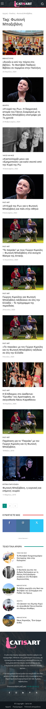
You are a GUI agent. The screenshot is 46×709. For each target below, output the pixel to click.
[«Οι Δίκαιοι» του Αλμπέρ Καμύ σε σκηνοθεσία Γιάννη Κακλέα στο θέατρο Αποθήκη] (9, 605)
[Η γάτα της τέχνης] (23, 4)
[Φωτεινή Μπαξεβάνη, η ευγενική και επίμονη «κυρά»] (23, 468)
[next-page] (15, 506)
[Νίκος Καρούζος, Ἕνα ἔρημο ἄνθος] (9, 620)
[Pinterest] (29, 692)
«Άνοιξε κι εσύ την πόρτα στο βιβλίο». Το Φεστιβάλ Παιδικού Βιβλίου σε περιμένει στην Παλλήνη (22, 64)
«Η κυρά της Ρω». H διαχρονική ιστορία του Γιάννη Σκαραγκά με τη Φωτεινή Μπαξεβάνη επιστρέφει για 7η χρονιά (22, 113)
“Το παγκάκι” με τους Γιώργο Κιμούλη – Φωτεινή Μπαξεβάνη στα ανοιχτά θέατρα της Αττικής (23, 253)
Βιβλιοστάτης (8, 58)
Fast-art (6, 202)
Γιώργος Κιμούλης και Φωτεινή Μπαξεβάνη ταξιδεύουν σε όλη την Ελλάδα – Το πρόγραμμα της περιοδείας (21, 301)
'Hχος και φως (8, 155)
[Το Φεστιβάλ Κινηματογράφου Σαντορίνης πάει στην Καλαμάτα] (9, 557)
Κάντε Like (9, 520)
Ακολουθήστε (23, 520)
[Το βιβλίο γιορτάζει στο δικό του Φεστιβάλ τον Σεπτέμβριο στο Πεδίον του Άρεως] (9, 589)
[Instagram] (16, 692)
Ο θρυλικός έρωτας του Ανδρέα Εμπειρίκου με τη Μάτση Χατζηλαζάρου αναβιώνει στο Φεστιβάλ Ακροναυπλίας (27, 574)
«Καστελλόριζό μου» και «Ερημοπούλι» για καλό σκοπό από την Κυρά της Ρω (22, 161)
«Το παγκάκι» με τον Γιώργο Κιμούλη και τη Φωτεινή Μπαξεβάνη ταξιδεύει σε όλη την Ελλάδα (23, 349)
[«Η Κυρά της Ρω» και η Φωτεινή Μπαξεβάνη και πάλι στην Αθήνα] (23, 186)
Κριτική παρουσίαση (11, 484)
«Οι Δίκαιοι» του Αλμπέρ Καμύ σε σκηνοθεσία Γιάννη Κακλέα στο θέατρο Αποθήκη (30, 606)
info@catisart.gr (33, 686)
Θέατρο (6, 105)
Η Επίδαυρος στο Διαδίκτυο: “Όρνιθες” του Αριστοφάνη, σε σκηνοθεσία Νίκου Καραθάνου (19, 396)
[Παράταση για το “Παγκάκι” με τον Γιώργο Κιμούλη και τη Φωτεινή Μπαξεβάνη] (23, 421)
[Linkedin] (22, 692)
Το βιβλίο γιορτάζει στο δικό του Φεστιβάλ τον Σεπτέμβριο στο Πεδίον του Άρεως (30, 590)
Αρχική (5, 13)
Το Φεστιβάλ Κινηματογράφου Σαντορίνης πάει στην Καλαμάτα (29, 558)
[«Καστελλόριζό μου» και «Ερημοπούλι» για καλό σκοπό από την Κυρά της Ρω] (23, 139)
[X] (36, 692)
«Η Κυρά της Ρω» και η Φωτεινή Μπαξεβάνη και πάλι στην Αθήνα (20, 207)
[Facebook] (9, 692)
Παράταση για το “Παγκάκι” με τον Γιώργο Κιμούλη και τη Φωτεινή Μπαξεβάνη (21, 443)
